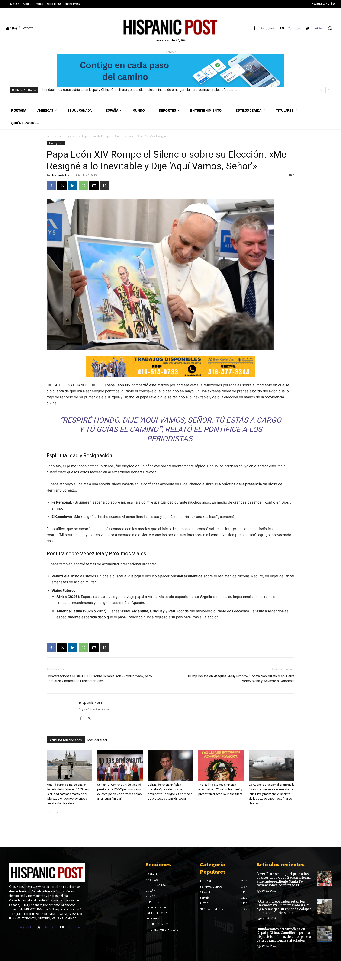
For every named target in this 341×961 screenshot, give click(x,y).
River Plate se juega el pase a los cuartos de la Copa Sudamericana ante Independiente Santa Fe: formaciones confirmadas (284, 880)
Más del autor (97, 740)
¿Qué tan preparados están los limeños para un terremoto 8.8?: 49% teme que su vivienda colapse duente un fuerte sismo (284, 907)
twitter (318, 28)
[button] (329, 28)
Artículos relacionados (65, 740)
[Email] (94, 185)
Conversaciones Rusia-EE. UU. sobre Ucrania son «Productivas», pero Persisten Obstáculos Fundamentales (99, 678)
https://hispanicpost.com (94, 709)
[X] (62, 185)
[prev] (321, 90)
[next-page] (57, 812)
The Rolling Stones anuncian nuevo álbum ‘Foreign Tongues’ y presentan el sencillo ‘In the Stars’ (220, 789)
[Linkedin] (72, 185)
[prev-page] (49, 812)
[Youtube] (282, 28)
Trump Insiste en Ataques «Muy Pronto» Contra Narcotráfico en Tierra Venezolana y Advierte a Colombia (240, 678)
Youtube (294, 28)
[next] (328, 90)
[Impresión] (104, 185)
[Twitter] (39, 927)
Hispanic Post (61, 175)
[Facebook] (254, 28)
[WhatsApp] (83, 185)
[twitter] (307, 28)
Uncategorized (67, 136)
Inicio (50, 136)
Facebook (268, 28)
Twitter (50, 927)
